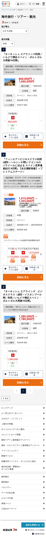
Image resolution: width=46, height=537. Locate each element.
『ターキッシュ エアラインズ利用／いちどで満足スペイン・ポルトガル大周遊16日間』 (22, 57)
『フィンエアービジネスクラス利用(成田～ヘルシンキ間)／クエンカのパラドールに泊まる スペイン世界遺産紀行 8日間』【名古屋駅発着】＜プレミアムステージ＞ (23, 165)
